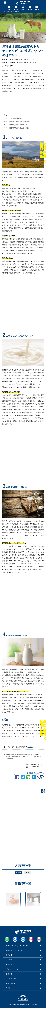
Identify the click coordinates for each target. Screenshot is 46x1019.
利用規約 (9, 964)
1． (7, 118)
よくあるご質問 (11, 978)
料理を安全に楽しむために (15, 950)
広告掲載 (9, 960)
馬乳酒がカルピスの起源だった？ (20, 121)
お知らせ (9, 974)
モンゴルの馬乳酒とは (16, 118)
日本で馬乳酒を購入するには (19, 128)
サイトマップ (10, 988)
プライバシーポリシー (13, 969)
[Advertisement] (23, 821)
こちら (30, 747)
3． (7, 125)
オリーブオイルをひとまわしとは (17, 946)
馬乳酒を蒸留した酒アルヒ (18, 125)
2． (7, 121)
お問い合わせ (10, 983)
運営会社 (9, 955)
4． (7, 128)
